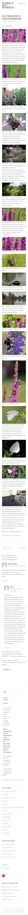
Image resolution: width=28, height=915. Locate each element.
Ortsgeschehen (5, 814)
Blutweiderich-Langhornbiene (11, 886)
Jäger (3, 810)
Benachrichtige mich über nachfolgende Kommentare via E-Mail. (7, 760)
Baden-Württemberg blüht (7, 798)
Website (5, 703)
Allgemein (4, 794)
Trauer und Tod (5, 820)
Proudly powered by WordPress (14, 909)
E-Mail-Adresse (6, 698)
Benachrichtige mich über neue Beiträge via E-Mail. (7, 772)
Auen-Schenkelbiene (7, 547)
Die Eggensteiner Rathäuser (8, 847)
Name (5, 692)
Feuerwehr (4, 801)
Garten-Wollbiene (22, 547)
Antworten (5, 580)
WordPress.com (20, 911)
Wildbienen (17, 535)
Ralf (14, 21)
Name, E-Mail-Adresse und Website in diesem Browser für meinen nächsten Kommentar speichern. (7, 716)
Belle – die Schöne (9, 899)
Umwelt (3, 823)
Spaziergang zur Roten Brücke (8, 857)
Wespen (4, 830)
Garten (3, 804)
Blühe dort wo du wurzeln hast (8, 850)
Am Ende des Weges (6, 854)
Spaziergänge (5, 817)
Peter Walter (4, 896)
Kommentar (6, 670)
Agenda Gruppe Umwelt (7, 791)
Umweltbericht (5, 826)
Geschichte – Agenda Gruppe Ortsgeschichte (11, 807)
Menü (23, 3)
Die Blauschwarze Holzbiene (8, 844)
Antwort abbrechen (18, 656)
